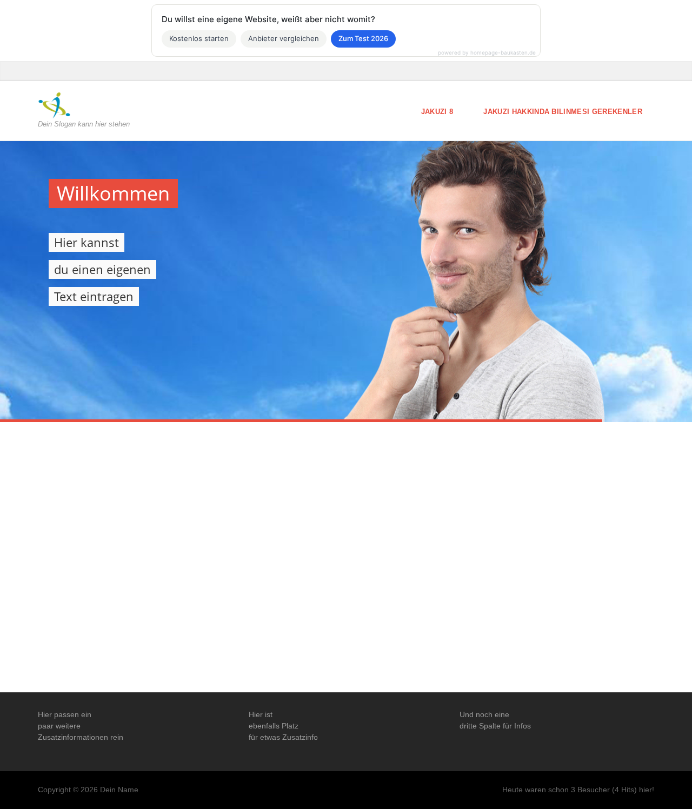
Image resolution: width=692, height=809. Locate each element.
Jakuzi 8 (437, 112)
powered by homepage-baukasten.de (487, 52)
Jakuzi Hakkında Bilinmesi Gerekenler (562, 112)
